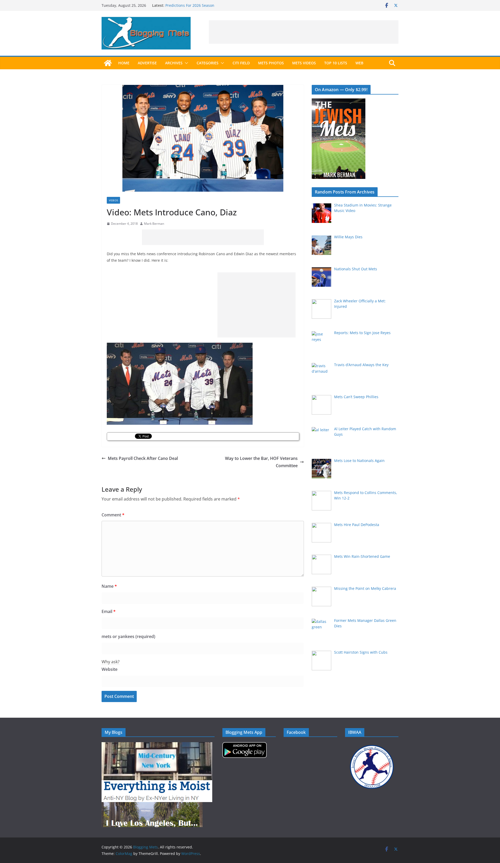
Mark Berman (154, 223)
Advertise (147, 62)
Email (109, 611)
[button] (185, 63)
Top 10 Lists (335, 62)
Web (359, 62)
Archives (174, 62)
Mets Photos (271, 62)
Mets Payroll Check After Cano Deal (143, 458)
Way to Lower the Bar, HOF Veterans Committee (261, 462)
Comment (113, 515)
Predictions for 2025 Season (189, 5)
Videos (113, 200)
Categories (207, 62)
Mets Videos (304, 62)
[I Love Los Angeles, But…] (152, 805)
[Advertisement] (303, 32)
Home (123, 62)
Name (109, 586)
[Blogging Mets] (108, 63)
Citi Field (241, 62)
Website (109, 669)
